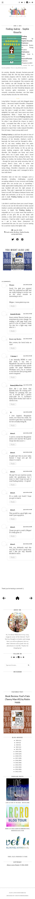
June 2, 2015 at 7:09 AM (27, 313)
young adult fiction (16, 234)
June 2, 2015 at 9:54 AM (27, 355)
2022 (17, 747)
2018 (17, 756)
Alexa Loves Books (15, 892)
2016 (17, 760)
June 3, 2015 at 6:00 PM (28, 412)
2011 (17, 771)
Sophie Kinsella (24, 232)
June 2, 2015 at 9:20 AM (27, 338)
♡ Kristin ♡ (14, 356)
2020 (17, 751)
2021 (17, 749)
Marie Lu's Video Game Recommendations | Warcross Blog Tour (17, 829)
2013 (17, 767)
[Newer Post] (4, 598)
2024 (17, 742)
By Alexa (16, 232)
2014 (17, 765)
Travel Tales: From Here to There (17, 856)
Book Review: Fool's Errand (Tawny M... (17, 265)
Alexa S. (12, 433)
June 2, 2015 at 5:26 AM (27, 284)
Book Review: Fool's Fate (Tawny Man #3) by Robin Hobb (17, 699)
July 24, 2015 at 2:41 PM (27, 433)
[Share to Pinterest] (22, 239)
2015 (17, 762)
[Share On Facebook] (17, 239)
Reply (13, 306)
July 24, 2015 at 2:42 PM (27, 526)
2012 (17, 769)
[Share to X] (13, 239)
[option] (17, 261)
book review (9, 232)
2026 (17, 740)
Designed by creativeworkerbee (17, 895)
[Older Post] (30, 598)
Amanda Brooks (15, 314)
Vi (10, 412)
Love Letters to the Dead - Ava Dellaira (17, 802)
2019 (17, 753)
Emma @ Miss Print (16, 385)
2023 (17, 745)
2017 (17, 758)
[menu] (2, 2)
